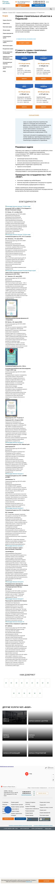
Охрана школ (43, 810)
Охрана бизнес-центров (17, 804)
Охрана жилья (6, 23)
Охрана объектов (7, 20)
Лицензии (4, 804)
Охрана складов (15, 811)
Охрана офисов (15, 809)
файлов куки (29, 881)
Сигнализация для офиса (7, 67)
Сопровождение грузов (7, 37)
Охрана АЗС (43, 804)
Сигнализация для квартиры (7, 63)
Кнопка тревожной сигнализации (7, 52)
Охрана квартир (29, 815)
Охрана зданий (14, 802)
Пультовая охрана (7, 26)
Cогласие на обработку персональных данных (43, 825)
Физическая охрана (7, 45)
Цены (3, 809)
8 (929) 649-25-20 (39, 3)
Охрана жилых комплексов (32, 808)
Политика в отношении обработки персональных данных (20, 825)
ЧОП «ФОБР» (8, 828)
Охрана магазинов (29, 810)
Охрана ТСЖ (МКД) (30, 806)
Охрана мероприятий (8, 33)
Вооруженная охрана (8, 48)
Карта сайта (48, 828)
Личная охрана (6, 30)
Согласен (46, 881)
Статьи (4, 813)
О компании (5, 802)
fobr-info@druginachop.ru (23, 1)
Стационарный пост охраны (8, 42)
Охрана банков (29, 813)
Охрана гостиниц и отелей (46, 807)
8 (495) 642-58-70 (39, 1)
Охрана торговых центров (17, 806)
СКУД (4, 71)
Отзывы (4, 806)
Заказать (24, 78)
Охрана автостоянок (45, 802)
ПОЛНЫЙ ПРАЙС (34, 115)
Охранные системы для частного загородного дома (7, 58)
